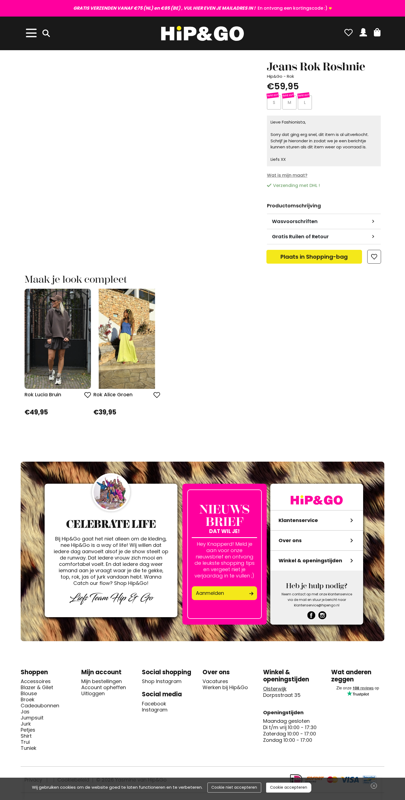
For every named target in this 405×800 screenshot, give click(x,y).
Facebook (154, 704)
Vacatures (215, 681)
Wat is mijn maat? (287, 175)
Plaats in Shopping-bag (314, 258)
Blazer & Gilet (37, 687)
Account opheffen (103, 687)
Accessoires (36, 681)
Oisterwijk (275, 689)
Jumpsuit (32, 718)
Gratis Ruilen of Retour (300, 236)
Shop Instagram (162, 681)
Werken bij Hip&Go (225, 687)
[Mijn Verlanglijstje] (348, 32)
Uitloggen (93, 694)
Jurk (26, 724)
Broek (27, 700)
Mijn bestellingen (101, 681)
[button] (377, 32)
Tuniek (28, 748)
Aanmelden (210, 593)
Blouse (29, 694)
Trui (25, 742)
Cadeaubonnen (40, 706)
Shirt (26, 736)
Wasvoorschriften (295, 221)
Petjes (28, 730)
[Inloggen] (363, 32)
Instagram (155, 710)
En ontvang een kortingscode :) (200, 8)
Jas (25, 712)
